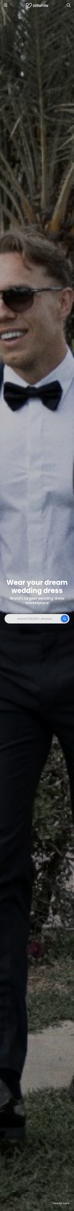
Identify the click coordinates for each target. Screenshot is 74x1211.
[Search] (68, 5)
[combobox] (37, 618)
